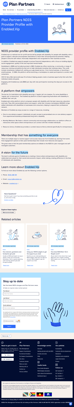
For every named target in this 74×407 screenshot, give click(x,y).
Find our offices (23, 371)
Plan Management (24, 348)
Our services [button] (10, 9)
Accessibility (59, 348)
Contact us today (8, 200)
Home (4, 9)
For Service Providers (24, 353)
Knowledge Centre (11, 13)
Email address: (7, 305)
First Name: (6, 291)
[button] (70, 404)
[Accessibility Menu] (68, 4)
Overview (39, 348)
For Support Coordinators (26, 356)
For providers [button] (20, 9)
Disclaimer (58, 353)
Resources (40, 358)
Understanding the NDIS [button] (34, 9)
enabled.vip (13, 183)
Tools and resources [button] (49, 9)
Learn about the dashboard (44, 373)
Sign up (68, 10)
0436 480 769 (12, 175)
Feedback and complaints (62, 356)
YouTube (60, 373)
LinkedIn (60, 376)
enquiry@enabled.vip (15, 179)
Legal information (60, 358)
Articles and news (42, 353)
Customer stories (24, 361)
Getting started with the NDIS (45, 351)
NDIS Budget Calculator (43, 370)
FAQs (38, 356)
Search (48, 4)
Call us (8, 355)
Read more (6, 265)
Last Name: (6, 298)
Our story (21, 358)
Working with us (23, 366)
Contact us (61, 9)
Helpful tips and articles (22, 13)
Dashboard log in (59, 4)
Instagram (60, 378)
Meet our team (23, 364)
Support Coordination (25, 351)
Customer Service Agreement (63, 351)
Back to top (5, 336)
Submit (9, 326)
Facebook (60, 370)
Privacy (57, 361)
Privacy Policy (12, 317)
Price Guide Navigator (43, 368)
